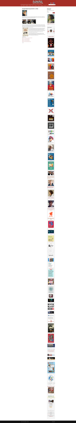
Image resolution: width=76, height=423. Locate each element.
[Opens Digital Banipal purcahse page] (50, 328)
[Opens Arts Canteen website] (50, 312)
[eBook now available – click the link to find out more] (51, 85)
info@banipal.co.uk (51, 416)
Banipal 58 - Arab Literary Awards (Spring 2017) (26, 41)
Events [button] (32, 5)
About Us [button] (39, 5)
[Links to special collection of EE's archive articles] (50, 349)
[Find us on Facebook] (54, 3)
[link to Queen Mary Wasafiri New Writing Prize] (51, 75)
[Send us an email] (50, 3)
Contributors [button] (35, 5)
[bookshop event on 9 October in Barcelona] (51, 66)
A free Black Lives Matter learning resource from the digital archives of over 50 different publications (51, 351)
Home (21, 5)
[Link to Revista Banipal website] (50, 338)
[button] (48, 31)
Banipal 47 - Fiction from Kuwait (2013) (25, 39)
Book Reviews (27, 5)
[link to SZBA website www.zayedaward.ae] (51, 289)
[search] (54, 4)
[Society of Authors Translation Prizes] (50, 358)
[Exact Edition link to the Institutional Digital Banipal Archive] (51, 367)
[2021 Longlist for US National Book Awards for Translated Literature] (50, 318)
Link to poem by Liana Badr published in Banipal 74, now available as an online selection (51, 198)
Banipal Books (42, 5)
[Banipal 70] (50, 31)
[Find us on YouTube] (52, 3)
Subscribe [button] (30, 5)
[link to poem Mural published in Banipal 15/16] (50, 203)
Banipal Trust (45, 5)
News (47, 5)
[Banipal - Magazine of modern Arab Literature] (38, 2)
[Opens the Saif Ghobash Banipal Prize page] (51, 378)
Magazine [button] (24, 5)
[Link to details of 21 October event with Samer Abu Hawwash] (51, 59)
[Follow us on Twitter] (53, 3)
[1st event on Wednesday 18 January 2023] (50, 224)
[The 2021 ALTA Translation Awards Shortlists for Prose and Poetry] (50, 315)
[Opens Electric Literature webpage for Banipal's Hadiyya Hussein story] (51, 396)
